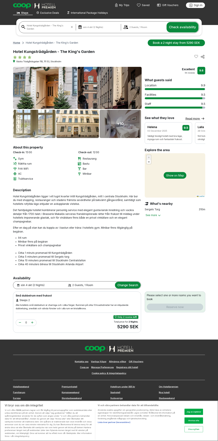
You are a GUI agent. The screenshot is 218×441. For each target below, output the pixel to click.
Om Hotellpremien (168, 386)
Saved (145, 5)
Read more (193, 118)
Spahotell (115, 392)
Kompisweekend (70, 392)
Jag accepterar (193, 412)
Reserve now (175, 307)
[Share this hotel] (202, 56)
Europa (17, 398)
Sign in (198, 5)
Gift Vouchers (170, 5)
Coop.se (84, 367)
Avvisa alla (193, 420)
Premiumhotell (69, 386)
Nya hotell (164, 392)
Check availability (182, 27)
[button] (20, 323)
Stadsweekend (167, 398)
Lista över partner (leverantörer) (114, 422)
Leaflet (202, 196)
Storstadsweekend (72, 398)
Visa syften (193, 429)
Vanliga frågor (98, 361)
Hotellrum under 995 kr (122, 386)
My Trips (124, 5)
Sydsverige (116, 398)
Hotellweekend (21, 386)
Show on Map (175, 175)
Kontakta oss (81, 361)
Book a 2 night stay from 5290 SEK (176, 43)
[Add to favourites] (196, 56)
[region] (109, 421)
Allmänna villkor (117, 361)
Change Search (127, 285)
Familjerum (19, 392)
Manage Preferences (102, 367)
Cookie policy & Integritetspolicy (109, 373)
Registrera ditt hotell (127, 367)
